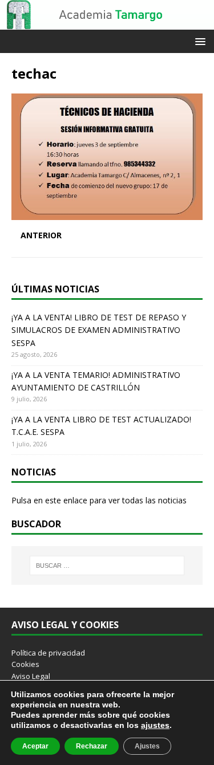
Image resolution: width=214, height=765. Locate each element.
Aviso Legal (30, 676)
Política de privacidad (48, 653)
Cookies (25, 664)
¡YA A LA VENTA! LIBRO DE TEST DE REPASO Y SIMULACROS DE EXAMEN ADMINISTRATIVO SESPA (98, 330)
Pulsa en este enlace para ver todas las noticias (99, 500)
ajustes (155, 725)
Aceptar (35, 746)
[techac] (107, 213)
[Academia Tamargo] (107, 23)
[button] (198, 40)
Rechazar (91, 746)
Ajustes (147, 746)
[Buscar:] (107, 565)
